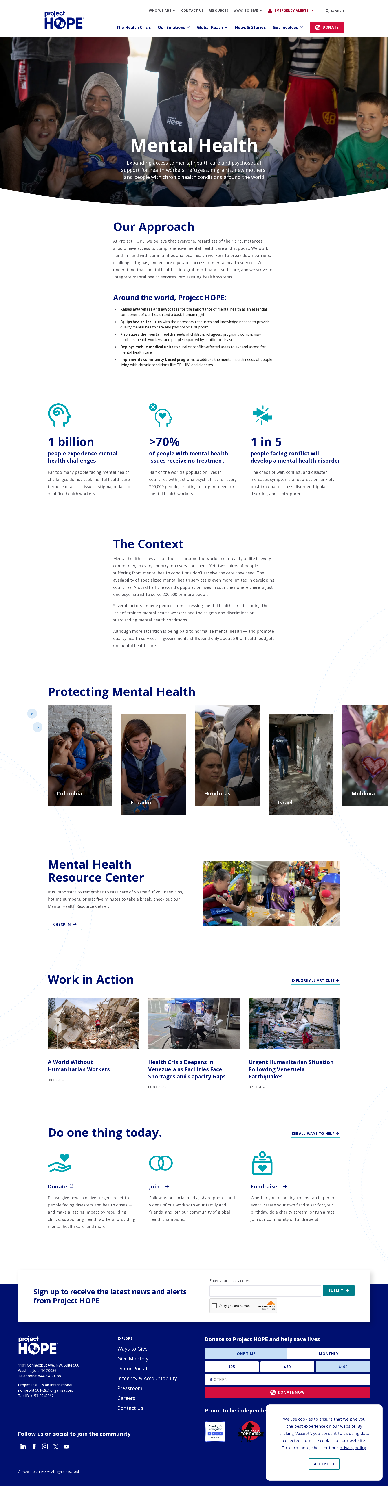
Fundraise (265, 1186)
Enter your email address (230, 1280)
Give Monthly (132, 1358)
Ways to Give (246, 10)
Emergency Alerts (291, 10)
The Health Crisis (133, 27)
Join (155, 1186)
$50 (287, 1366)
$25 (232, 1366)
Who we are (160, 10)
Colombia (69, 793)
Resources (218, 10)
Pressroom (129, 1387)
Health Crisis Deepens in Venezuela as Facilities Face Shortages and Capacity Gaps (187, 1069)
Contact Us (192, 10)
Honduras (217, 793)
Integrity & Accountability (147, 1378)
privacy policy (353, 1447)
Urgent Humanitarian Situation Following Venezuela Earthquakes (291, 1069)
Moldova (363, 793)
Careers (126, 1397)
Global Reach (210, 27)
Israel (285, 802)
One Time (246, 1353)
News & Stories (250, 27)
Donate (58, 1186)
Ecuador (141, 802)
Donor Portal (132, 1368)
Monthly (328, 1353)
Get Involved (285, 27)
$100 (343, 1366)
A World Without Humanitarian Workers (79, 1065)
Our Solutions (171, 27)
